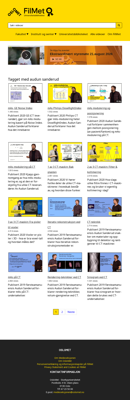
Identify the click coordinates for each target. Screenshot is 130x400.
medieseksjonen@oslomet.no (69, 392)
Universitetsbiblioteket (73, 34)
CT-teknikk (93, 222)
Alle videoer (97, 34)
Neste (71, 312)
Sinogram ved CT (97, 277)
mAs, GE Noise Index (20, 108)
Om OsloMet (65, 360)
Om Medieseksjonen (65, 357)
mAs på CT (14, 277)
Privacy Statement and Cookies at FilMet (65, 367)
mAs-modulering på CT (21, 167)
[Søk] (119, 25)
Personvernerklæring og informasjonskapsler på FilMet (65, 364)
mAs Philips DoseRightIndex (64, 108)
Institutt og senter (42, 34)
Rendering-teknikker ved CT (64, 277)
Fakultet (21, 34)
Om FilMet (114, 34)
